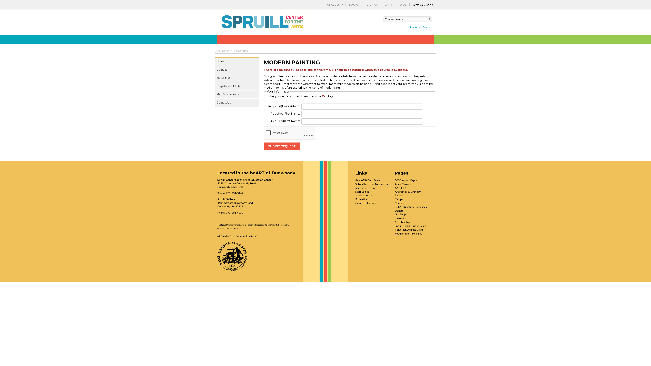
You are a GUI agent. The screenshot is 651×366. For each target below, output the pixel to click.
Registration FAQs (228, 86)
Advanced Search (420, 27)
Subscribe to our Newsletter (371, 184)
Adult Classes (403, 184)
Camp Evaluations (365, 203)
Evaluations (362, 199)
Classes (333, 4)
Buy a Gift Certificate (367, 180)
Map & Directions (228, 94)
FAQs (403, 4)
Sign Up (372, 4)
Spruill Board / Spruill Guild (410, 225)
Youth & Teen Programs (408, 233)
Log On (354, 4)
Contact (399, 203)
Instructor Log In (365, 187)
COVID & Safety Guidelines (411, 206)
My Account (224, 77)
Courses (222, 69)
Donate (399, 210)
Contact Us (224, 102)
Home (220, 61)
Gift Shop (400, 214)
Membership (402, 221)
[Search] (429, 19)
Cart (388, 4)
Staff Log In (362, 191)
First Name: (285, 113)
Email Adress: (284, 106)
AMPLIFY (401, 187)
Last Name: (285, 121)
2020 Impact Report (406, 180)
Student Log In (363, 195)
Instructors (401, 218)
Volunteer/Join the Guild (409, 229)
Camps (399, 199)
